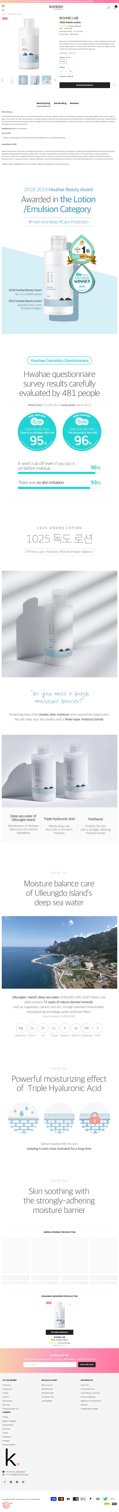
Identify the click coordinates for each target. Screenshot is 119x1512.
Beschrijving (43, 103)
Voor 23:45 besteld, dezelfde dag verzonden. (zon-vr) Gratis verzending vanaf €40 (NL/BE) (59, 1)
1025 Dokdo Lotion (59, 1340)
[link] (15, 1279)
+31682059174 (20, 1472)
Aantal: (62, 67)
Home (4, 14)
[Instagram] (11, 1482)
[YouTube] (23, 1482)
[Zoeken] (3, 10)
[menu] (3, 6)
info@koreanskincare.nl (19, 1474)
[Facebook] (5, 1482)
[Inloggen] (108, 7)
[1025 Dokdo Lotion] (59, 1315)
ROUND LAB (69, 18)
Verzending (60, 103)
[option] (59, 1)
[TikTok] (17, 1482)
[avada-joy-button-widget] (6, 1505)
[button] (2, 80)
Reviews (74, 103)
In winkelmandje (84, 85)
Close (117, 1)
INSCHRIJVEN (86, 1364)
